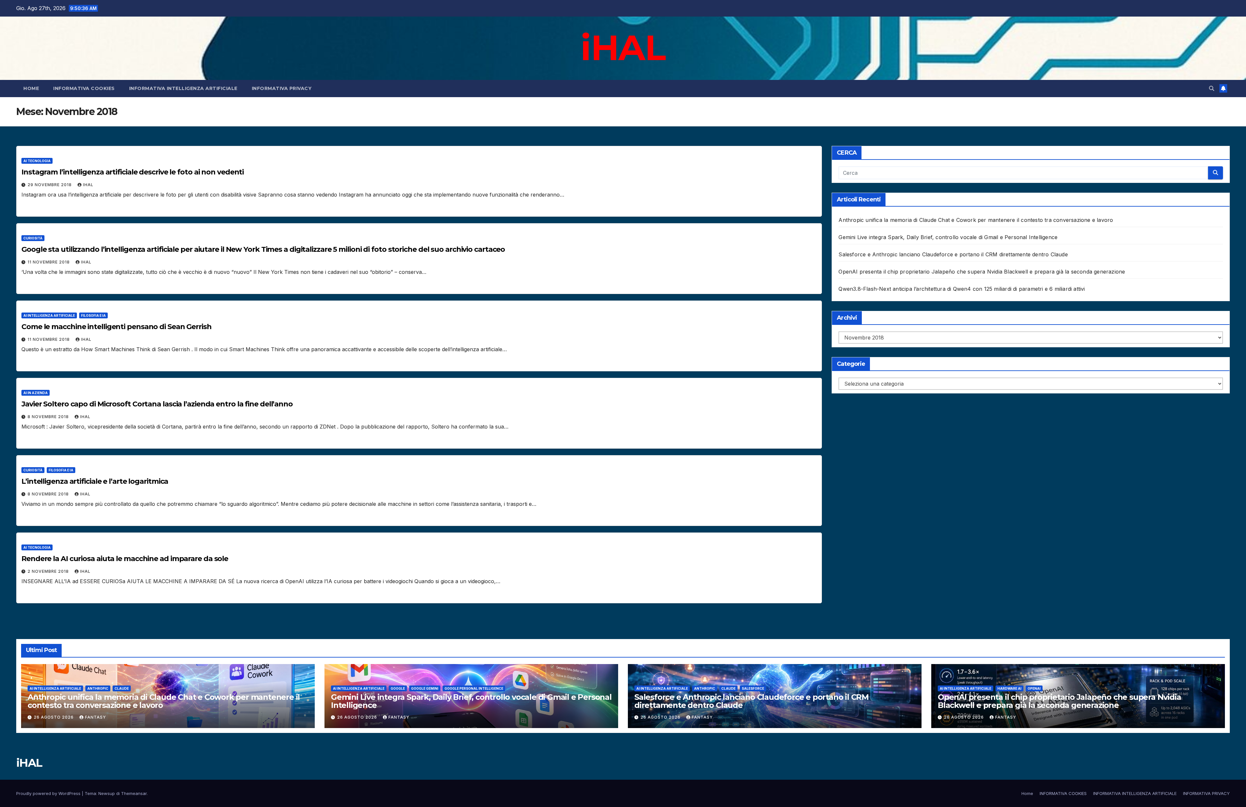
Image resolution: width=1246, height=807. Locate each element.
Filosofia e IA (93, 315)
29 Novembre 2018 (50, 184)
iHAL (622, 47)
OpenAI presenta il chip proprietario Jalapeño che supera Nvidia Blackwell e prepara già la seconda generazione (981, 271)
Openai (1034, 688)
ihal (88, 184)
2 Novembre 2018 (49, 571)
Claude (122, 688)
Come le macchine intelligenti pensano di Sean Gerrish (116, 326)
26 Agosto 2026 (54, 717)
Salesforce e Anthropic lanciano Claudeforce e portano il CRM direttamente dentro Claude (953, 254)
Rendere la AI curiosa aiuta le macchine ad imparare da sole (124, 558)
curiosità (33, 238)
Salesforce (753, 688)
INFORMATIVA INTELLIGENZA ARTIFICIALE (183, 88)
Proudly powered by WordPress (49, 793)
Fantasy (95, 717)
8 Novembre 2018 (49, 416)
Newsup (106, 793)
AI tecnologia (37, 161)
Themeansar (134, 793)
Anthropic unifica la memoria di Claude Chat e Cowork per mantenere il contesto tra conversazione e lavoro (975, 220)
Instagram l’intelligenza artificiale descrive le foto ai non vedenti (132, 172)
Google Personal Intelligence (474, 688)
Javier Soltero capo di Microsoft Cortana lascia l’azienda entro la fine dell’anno (157, 404)
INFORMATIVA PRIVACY (282, 88)
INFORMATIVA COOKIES (84, 88)
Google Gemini (424, 688)
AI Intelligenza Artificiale (49, 315)
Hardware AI (1009, 688)
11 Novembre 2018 (49, 262)
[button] (1211, 88)
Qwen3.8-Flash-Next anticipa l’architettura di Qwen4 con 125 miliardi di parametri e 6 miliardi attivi (961, 289)
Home (31, 88)
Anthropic (97, 688)
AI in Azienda (35, 393)
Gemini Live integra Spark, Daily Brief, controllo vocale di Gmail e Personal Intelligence (947, 237)
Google (398, 688)
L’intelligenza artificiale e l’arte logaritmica (94, 481)
